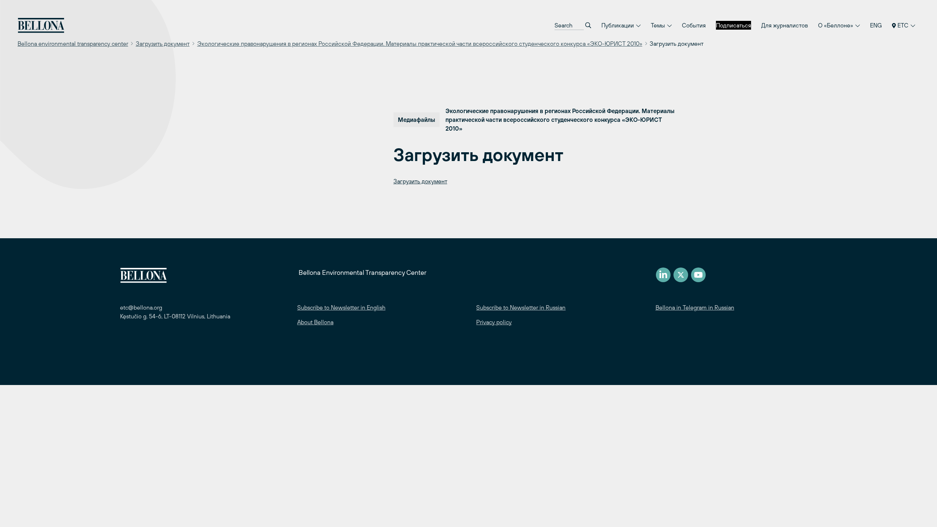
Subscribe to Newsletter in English (341, 307)
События (694, 25)
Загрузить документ (163, 43)
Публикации (618, 25)
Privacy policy (494, 322)
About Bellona (315, 322)
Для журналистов (784, 25)
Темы (659, 25)
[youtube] (698, 275)
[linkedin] (663, 275)
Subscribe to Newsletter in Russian (520, 307)
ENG (876, 25)
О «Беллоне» (836, 25)
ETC (903, 25)
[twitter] (680, 275)
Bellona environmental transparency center (73, 43)
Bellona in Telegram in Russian (695, 307)
